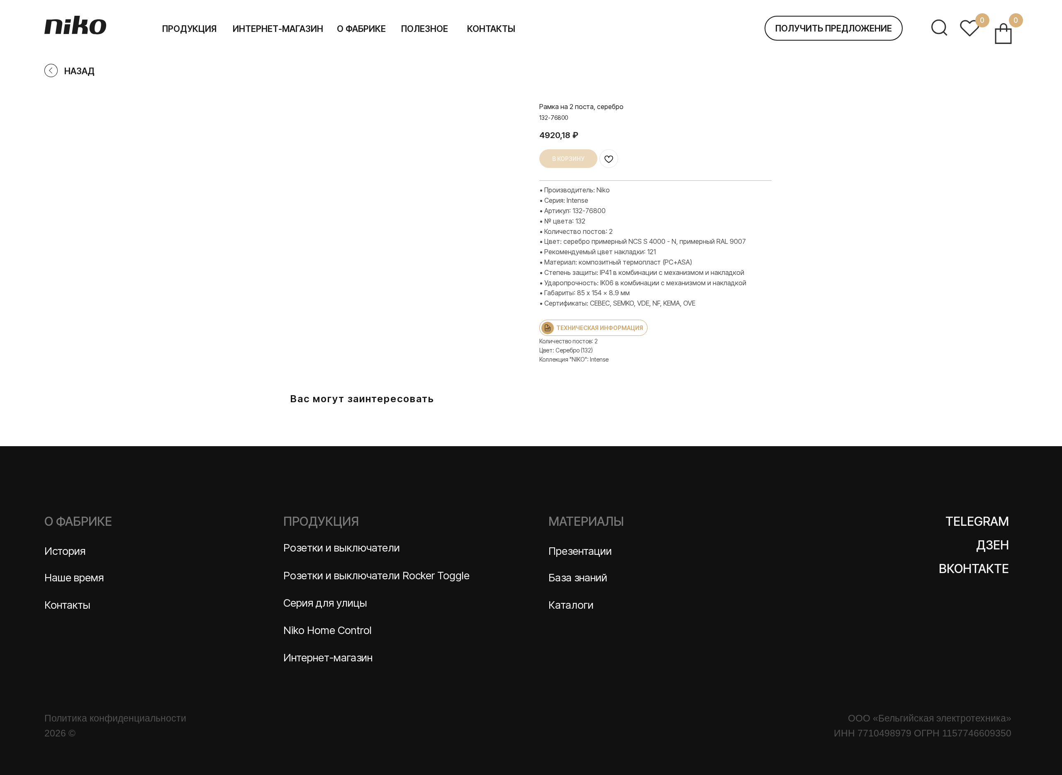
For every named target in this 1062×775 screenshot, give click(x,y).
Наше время (74, 577)
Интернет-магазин (328, 657)
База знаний (577, 577)
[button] (834, 28)
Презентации (580, 550)
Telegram (977, 521)
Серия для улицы (325, 602)
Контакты (67, 604)
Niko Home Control (327, 630)
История (64, 550)
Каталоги (571, 604)
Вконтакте (974, 568)
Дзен (992, 544)
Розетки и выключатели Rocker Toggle (376, 575)
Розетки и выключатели (341, 547)
